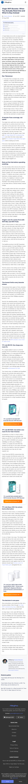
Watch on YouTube (14, 767)
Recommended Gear (14, 726)
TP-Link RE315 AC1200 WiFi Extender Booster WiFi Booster (12, 419)
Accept (7, 781)
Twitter (21, 717)
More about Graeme (13, 670)
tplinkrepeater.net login (14, 368)
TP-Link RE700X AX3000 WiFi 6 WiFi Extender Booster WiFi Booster (13, 497)
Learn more (15, 777)
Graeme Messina (8, 16)
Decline (20, 781)
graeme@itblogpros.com (16, 713)
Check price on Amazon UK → (13, 424)
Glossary (14, 735)
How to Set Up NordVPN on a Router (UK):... (14, 760)
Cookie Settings (14, 751)
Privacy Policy (14, 745)
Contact (14, 732)
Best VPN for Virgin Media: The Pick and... (14, 764)
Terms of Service (14, 748)
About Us (14, 729)
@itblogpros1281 (10, 717)
